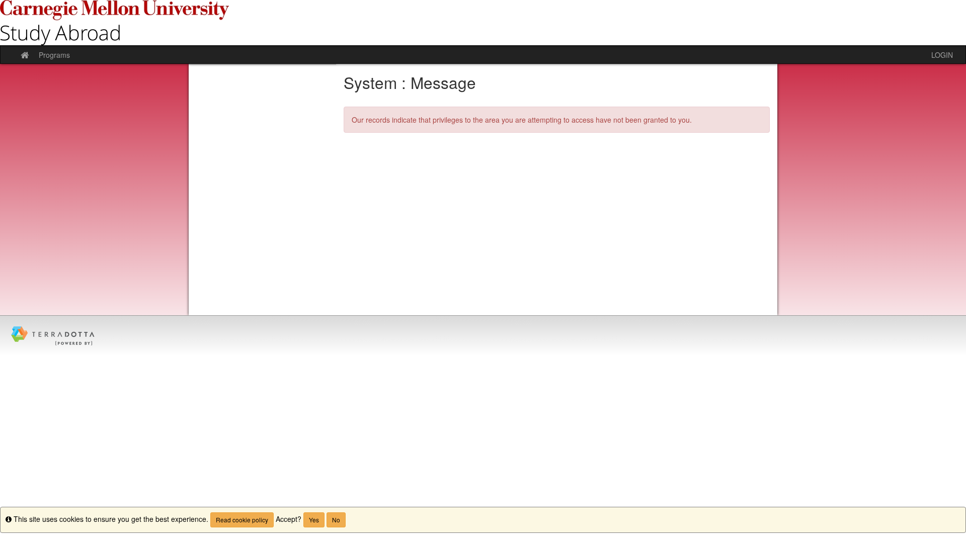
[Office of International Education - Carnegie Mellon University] (483, 22)
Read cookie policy (242, 519)
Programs (54, 55)
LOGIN (942, 55)
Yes (314, 519)
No (336, 519)
